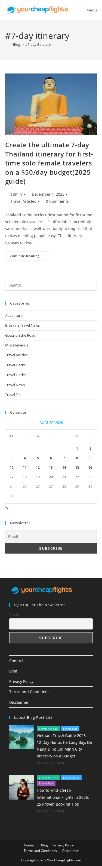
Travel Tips (13, 394)
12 (38, 467)
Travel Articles (23, 201)
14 (64, 467)
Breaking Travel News (22, 325)
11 (25, 467)
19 (38, 477)
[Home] (6, 44)
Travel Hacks (15, 365)
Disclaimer (19, 702)
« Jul (8, 506)
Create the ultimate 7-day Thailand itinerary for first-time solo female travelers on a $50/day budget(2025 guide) (49, 163)
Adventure (13, 315)
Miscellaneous (16, 345)
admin (16, 194)
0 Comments (57, 201)
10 (12, 467)
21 (64, 477)
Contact (16, 660)
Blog (13, 671)
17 (12, 477)
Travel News (15, 384)
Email (14, 614)
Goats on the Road (20, 335)
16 (90, 467)
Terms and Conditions (29, 691)
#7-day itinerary (38, 44)
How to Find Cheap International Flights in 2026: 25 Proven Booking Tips (63, 797)
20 (51, 477)
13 (51, 467)
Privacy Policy (21, 681)
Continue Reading (29, 256)
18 (25, 477)
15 (77, 467)
